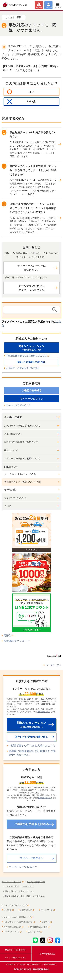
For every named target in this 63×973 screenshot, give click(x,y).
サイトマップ (47, 910)
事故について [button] (11, 450)
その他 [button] (7, 506)
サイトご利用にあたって (15, 957)
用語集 (7, 635)
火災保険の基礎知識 (12, 927)
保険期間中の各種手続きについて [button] (21, 442)
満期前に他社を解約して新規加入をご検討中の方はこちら (32, 753)
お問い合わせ (26, 910)
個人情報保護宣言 (47, 954)
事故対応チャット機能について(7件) (22, 481)
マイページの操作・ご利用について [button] (22, 458)
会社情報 (7, 910)
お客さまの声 (34, 931)
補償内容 (45, 922)
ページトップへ (53, 665)
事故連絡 (39, 8)
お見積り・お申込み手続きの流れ (23, 368)
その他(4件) (10, 489)
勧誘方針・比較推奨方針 (15, 950)
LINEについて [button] (11, 467)
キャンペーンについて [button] (15, 497)
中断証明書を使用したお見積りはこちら (26, 355)
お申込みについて (11, 931)
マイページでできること (18, 405)
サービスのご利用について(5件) (20, 474)
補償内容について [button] (13, 433)
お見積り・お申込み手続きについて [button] (22, 425)
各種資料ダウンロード (16, 641)
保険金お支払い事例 (38, 927)
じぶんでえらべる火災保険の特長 (18, 922)
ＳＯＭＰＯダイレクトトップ (14, 905)
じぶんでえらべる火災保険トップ (16, 917)
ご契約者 (48, 7)
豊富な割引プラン (43, 712)
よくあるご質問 (13, 417)
